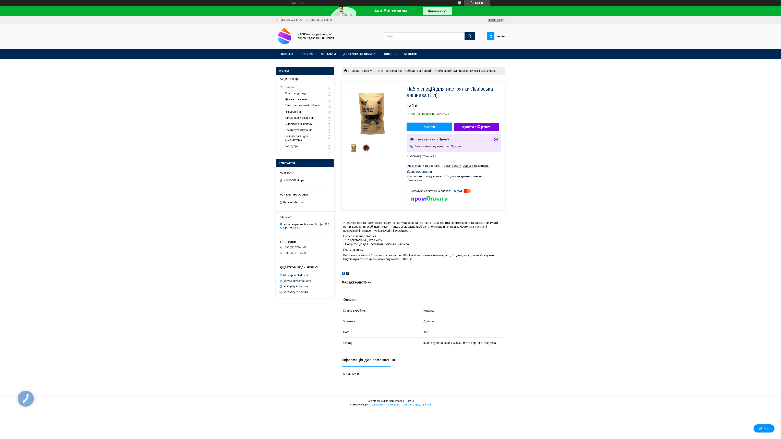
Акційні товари (289, 78)
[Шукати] (470, 36)
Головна (286, 53)
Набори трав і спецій (418, 70)
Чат (767, 428)
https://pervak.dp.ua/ (295, 274)
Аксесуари (291, 146)
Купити (429, 127)
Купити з (469, 127)
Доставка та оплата (359, 53)
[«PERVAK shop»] (284, 43)
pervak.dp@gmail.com (297, 280)
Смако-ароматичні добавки (302, 105)
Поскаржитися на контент (384, 404)
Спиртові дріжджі (296, 93)
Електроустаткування (298, 129)
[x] (347, 274)
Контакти (328, 53)
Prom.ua (409, 401)
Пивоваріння (293, 111)
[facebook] (343, 274)
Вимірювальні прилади (299, 123)
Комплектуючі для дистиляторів (296, 138)
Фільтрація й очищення (299, 117)
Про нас (306, 53)
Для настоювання (389, 70)
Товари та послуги (362, 70)
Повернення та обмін (400, 53)
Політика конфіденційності (416, 404)
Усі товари (287, 87)
